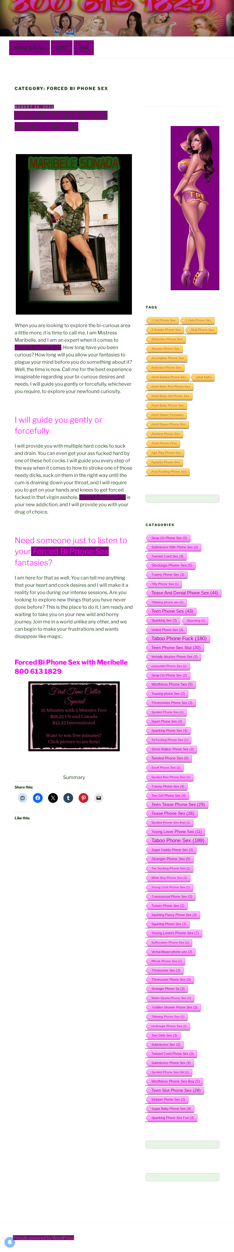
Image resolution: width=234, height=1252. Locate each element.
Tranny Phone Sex (167, 574)
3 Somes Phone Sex (166, 329)
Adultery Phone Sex (165, 433)
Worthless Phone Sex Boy (175, 1081)
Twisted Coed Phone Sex (172, 1053)
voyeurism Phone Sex (169, 666)
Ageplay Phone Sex (165, 462)
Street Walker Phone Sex (172, 749)
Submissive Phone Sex (171, 1063)
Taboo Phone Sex (177, 840)
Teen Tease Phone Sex (178, 804)
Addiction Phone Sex (166, 367)
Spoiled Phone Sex (167, 712)
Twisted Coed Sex (167, 556)
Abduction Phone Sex (167, 339)
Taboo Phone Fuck (179, 638)
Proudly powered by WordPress (43, 1237)
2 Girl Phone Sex (163, 320)
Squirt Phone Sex (166, 721)
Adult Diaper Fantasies (167, 415)
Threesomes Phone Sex (172, 703)
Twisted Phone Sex (170, 758)
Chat (84, 47)
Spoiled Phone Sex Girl (170, 1072)
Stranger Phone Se (168, 988)
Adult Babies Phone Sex (168, 377)
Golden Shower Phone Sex (174, 1007)
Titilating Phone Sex (167, 1016)
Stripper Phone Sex (168, 1099)
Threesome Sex (165, 970)
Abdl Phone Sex (202, 329)
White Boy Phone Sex (169, 877)
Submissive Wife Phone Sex (174, 547)
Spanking (196, 620)
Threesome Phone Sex (171, 979)
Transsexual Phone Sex (171, 896)
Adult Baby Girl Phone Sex (170, 396)
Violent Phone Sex (167, 630)
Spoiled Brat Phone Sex (170, 777)
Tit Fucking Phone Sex (169, 739)
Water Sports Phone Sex (171, 998)
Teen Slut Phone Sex (176, 1090)
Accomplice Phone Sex (167, 358)
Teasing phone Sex (168, 693)
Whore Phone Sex (166, 961)
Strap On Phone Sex (169, 538)
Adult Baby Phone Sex (167, 405)
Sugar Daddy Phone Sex (172, 850)
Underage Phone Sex (169, 1026)
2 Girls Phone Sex (198, 320)
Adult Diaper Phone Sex (168, 424)
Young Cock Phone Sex (170, 887)
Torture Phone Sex (167, 905)
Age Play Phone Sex (166, 452)
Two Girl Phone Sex (168, 795)
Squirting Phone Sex (168, 924)
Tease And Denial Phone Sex (184, 592)
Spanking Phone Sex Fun (172, 1118)
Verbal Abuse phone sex (171, 952)
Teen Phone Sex (172, 611)
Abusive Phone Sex (165, 348)
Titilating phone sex (167, 602)
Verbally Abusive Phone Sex (174, 656)
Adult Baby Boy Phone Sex (170, 386)
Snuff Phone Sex (165, 767)
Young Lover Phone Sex (176, 831)
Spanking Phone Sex (169, 730)
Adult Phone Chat (164, 443)
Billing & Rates (30, 47)
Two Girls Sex (164, 1035)
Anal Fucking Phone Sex (168, 471)
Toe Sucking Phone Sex (170, 868)
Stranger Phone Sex (170, 859)
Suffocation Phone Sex (170, 942)
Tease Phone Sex (172, 813)
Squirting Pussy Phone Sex (174, 915)
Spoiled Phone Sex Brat (170, 822)
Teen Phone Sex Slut (176, 647)
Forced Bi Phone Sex (38, 347)
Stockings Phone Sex (171, 565)
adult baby (203, 377)
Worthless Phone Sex (172, 684)
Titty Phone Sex (165, 584)
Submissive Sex (165, 1044)
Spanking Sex (164, 620)
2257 (61, 47)
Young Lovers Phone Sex (175, 933)
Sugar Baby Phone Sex (171, 1108)
